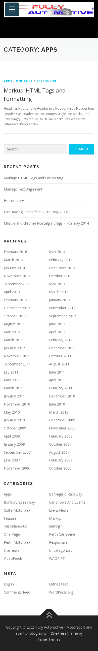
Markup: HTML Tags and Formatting (33, 177)
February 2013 (15, 299)
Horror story (14, 200)
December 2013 (62, 267)
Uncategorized (61, 550)
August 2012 (14, 324)
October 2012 (15, 316)
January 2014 (14, 267)
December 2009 (62, 420)
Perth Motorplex (17, 542)
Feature (10, 518)
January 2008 (14, 444)
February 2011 (60, 388)
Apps (8, 81)
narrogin (56, 526)
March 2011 (13, 388)
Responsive (46, 81)
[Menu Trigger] (12, 9)
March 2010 (58, 412)
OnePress (58, 633)
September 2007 (17, 452)
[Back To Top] (49, 616)
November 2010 (17, 404)
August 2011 (59, 364)
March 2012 (13, 339)
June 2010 (57, 404)
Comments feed (17, 592)
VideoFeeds (13, 558)
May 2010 (12, 412)
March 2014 (13, 259)
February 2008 (60, 436)
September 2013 (17, 284)
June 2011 (57, 372)
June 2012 (57, 324)
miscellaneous (15, 526)
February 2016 (15, 251)
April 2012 (57, 331)
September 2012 (62, 316)
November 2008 (62, 428)
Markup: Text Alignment (23, 189)
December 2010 (62, 396)
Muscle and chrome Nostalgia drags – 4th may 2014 (46, 223)
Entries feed (58, 584)
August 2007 (59, 452)
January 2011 (14, 396)
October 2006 (60, 468)
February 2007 (60, 460)
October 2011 (60, 356)
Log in (9, 584)
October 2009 (15, 428)
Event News (58, 510)
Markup (55, 518)
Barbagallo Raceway (65, 494)
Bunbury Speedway (19, 502)
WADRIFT (57, 558)
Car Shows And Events (67, 502)
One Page (24, 81)
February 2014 (60, 259)
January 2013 (59, 299)
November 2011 (17, 356)
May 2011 (12, 380)
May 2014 (57, 251)
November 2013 (17, 275)
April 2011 (57, 380)
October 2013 (60, 275)
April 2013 (12, 291)
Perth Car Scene (62, 534)
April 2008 (12, 436)
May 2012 (12, 331)
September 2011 (17, 364)
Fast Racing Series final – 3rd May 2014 (36, 211)
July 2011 (11, 372)
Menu (89, 28)
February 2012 (60, 339)
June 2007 (12, 460)
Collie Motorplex (17, 510)
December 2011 (62, 348)
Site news (11, 550)
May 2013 (57, 284)
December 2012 (17, 307)
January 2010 (14, 420)
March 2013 (58, 291)
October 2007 (60, 444)
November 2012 (62, 307)
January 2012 (14, 348)
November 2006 (17, 468)
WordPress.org (61, 592)
